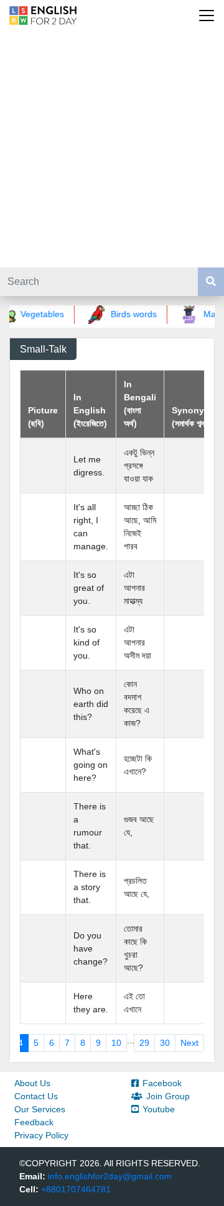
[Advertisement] (112, 149)
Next (189, 1043)
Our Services (39, 1109)
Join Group (168, 1096)
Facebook (162, 1083)
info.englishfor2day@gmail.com (110, 1176)
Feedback (34, 1122)
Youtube (158, 1109)
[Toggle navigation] (206, 15)
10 (116, 1043)
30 (165, 1043)
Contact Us (36, 1096)
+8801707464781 (76, 1189)
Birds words (131, 314)
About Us (32, 1083)
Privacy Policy (41, 1135)
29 (144, 1043)
